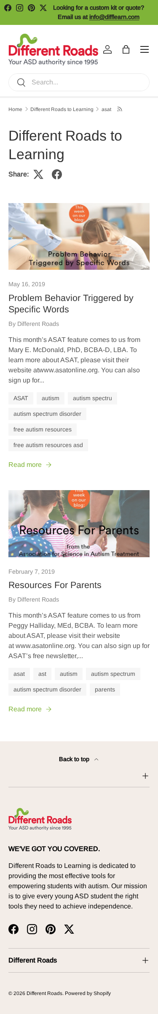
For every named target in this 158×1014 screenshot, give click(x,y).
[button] (126, 49)
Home (15, 109)
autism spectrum (113, 673)
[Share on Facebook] (57, 174)
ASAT (20, 398)
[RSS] (120, 109)
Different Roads (44, 993)
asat (106, 109)
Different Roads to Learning (62, 109)
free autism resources (42, 429)
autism (50, 398)
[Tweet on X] (38, 174)
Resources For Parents (55, 585)
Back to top (75, 759)
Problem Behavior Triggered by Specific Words (71, 304)
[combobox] (79, 82)
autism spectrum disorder (47, 413)
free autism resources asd (48, 445)
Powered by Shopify (88, 993)
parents (105, 689)
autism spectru (92, 398)
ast (42, 673)
